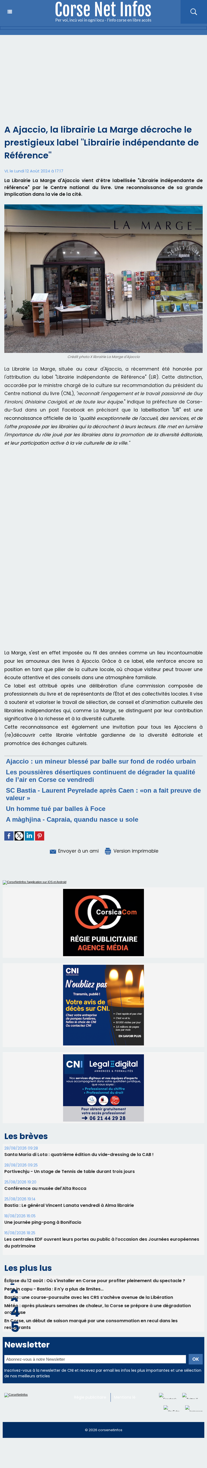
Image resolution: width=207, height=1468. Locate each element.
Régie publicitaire (90, 1385)
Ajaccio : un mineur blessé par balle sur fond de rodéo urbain (101, 761)
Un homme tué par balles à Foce (55, 808)
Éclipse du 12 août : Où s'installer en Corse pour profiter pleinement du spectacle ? (94, 1268)
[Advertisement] (103, 75)
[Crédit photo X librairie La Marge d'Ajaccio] (103, 206)
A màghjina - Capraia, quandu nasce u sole (72, 819)
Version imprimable (135, 851)
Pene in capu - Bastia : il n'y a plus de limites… (54, 1277)
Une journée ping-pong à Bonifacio (42, 1210)
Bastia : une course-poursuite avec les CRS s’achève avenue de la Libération (88, 1285)
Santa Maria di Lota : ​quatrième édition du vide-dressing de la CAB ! (79, 1142)
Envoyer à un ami (78, 851)
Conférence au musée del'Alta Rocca (45, 1176)
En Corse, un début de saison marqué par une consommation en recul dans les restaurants (91, 1311)
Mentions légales (130, 1385)
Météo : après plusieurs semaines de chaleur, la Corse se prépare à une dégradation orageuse (97, 1296)
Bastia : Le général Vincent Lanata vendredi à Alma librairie (69, 1193)
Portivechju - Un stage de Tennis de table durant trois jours (69, 1159)
